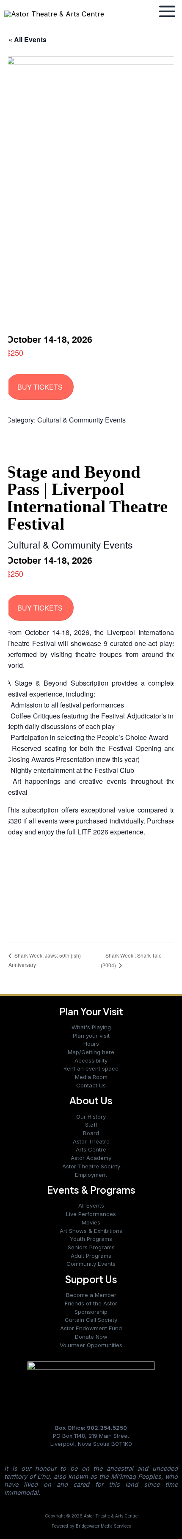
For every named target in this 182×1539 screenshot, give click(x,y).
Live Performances (91, 1214)
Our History (91, 1116)
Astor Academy (91, 1157)
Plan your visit (91, 1035)
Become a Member (91, 1294)
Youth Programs (91, 1238)
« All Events (27, 39)
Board (91, 1133)
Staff (91, 1124)
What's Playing (91, 1027)
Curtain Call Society (91, 1319)
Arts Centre (91, 1149)
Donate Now (91, 1336)
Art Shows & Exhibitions (91, 1230)
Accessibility (91, 1060)
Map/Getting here (91, 1052)
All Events (91, 1205)
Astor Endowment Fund (91, 1328)
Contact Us (91, 1085)
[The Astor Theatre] (91, 1385)
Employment (91, 1174)
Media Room (91, 1077)
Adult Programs (91, 1255)
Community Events (91, 1263)
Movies (91, 1222)
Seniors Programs (91, 1247)
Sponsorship (91, 1311)
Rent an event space (91, 1068)
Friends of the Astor (91, 1303)
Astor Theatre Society (91, 1166)
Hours (91, 1043)
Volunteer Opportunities (91, 1345)
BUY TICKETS (40, 387)
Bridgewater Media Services (103, 1525)
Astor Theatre (91, 1141)
